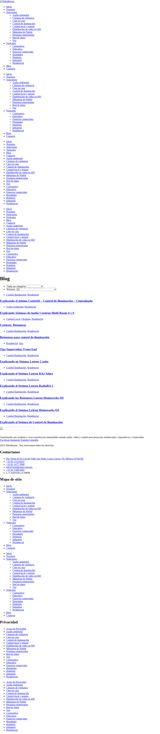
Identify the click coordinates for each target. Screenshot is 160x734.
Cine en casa (18, 20)
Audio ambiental (20, 15)
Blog (8, 66)
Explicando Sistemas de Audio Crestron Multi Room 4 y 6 (37, 313)
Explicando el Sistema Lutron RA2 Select (26, 373)
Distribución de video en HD (26, 29)
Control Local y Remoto (18, 319)
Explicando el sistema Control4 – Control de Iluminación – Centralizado (46, 301)
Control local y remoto (23, 26)
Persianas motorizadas (23, 35)
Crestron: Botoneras (13, 325)
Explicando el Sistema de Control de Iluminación (31, 422)
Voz (14, 40)
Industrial (17, 60)
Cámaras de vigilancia (23, 18)
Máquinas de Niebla (22, 32)
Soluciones (11, 12)
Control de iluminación (23, 23)
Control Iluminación (16, 294)
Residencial (18, 63)
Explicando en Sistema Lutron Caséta (24, 361)
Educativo (17, 49)
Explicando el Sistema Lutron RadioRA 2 (26, 385)
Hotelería (17, 57)
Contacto (10, 68)
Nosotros (10, 9)
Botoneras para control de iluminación (24, 337)
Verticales (11, 43)
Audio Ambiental (14, 306)
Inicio (9, 6)
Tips (21, 343)
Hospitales (17, 54)
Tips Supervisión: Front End (18, 349)
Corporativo (18, 46)
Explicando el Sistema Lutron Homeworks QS (29, 410)
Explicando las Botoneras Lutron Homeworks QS (32, 398)
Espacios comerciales (22, 51)
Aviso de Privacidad (16, 628)
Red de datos (18, 37)
